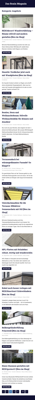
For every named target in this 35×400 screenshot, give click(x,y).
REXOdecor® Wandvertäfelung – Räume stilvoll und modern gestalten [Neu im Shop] (17, 33)
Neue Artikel (26, 78)
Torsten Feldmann (17, 39)
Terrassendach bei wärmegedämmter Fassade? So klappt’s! (16, 162)
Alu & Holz (25, 39)
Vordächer (4, 80)
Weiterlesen (6, 52)
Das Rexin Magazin (16, 3)
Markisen (25, 215)
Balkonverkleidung (27, 333)
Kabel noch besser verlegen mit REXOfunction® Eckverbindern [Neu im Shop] (16, 291)
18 (23, 391)
